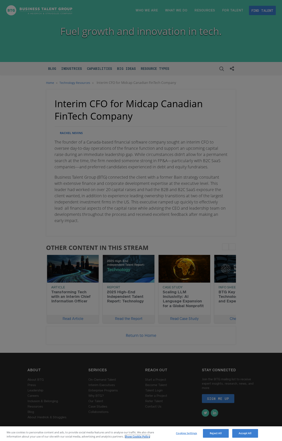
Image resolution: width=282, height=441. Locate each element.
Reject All (216, 433)
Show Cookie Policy (137, 436)
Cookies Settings (186, 433)
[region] (141, 433)
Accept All (245, 433)
